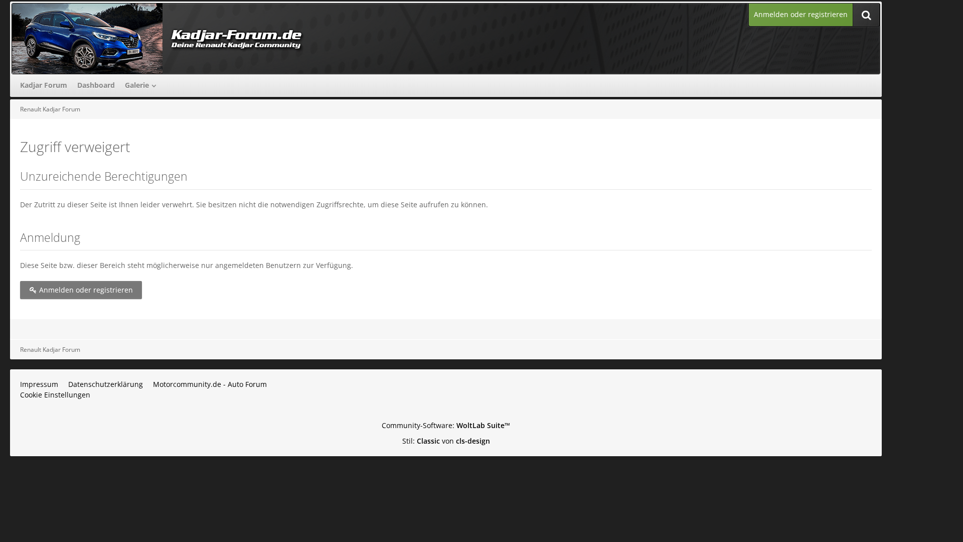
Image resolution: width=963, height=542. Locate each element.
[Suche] (866, 15)
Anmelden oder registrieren (801, 14)
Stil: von (446, 441)
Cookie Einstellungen (55, 394)
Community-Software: (446, 425)
